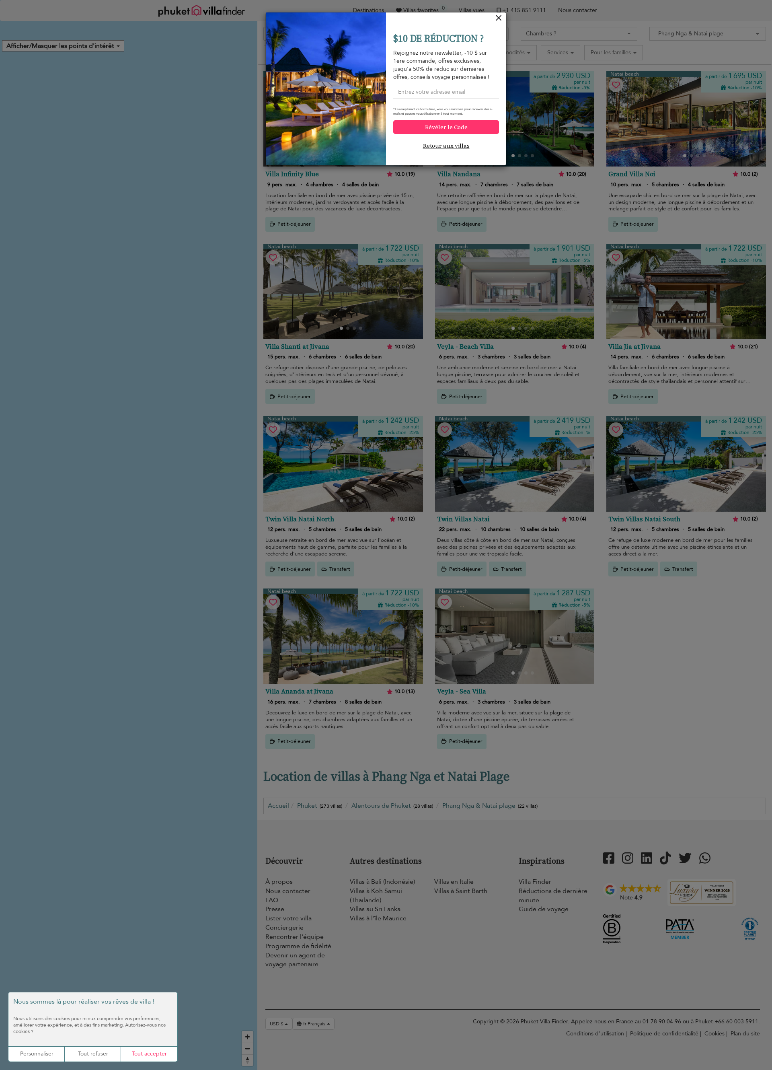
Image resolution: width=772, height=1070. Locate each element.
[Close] (498, 19)
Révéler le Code (446, 127)
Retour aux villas (446, 146)
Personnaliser (36, 1054)
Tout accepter (149, 1054)
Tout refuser (93, 1054)
